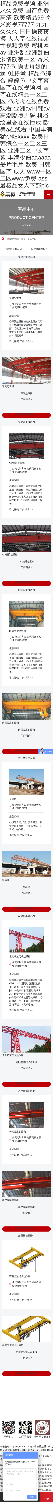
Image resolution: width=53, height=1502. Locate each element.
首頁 (23, 239)
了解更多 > (26, 399)
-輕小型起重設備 (15, 1401)
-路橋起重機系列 (15, 1405)
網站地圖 (50, 1448)
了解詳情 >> (26, 341)
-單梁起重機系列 (15, 1388)
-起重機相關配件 (15, 1414)
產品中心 (32, 239)
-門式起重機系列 (15, 1396)
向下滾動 (26, 224)
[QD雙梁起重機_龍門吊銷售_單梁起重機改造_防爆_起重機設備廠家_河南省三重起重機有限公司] (17, 193)
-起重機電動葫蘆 (15, 1410)
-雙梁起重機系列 (15, 1392)
